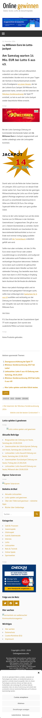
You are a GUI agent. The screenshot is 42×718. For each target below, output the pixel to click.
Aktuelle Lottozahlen (13, 494)
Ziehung (25, 398)
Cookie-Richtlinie (16, 715)
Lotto (6, 393)
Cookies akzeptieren (21, 697)
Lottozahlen (9, 545)
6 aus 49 (6, 398)
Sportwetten (10, 555)
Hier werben (10, 629)
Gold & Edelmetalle (12, 535)
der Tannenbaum (19, 239)
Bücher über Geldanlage (14, 507)
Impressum (9, 639)
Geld (12, 398)
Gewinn (18, 398)
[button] (39, 673)
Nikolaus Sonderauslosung (13, 94)
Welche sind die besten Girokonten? (24, 412)
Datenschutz (25, 715)
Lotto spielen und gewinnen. (16, 497)
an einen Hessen (24, 84)
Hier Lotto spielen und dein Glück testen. (21, 387)
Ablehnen (21, 703)
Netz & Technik (11, 549)
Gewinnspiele (10, 529)
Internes (8, 539)
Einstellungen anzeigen (21, 709)
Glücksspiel (9, 532)
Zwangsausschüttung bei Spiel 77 (19, 361)
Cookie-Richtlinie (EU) (13, 635)
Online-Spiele (10, 552)
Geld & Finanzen (11, 526)
